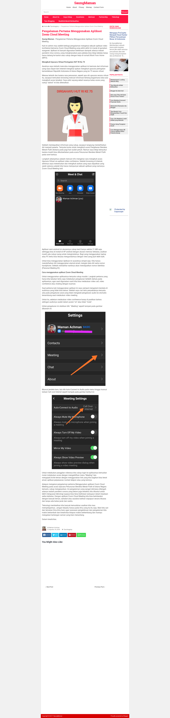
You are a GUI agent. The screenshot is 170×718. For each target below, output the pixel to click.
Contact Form (99, 7)
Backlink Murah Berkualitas (69, 21)
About (75, 7)
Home (68, 7)
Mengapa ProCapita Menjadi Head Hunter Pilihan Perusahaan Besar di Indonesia (118, 36)
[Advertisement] (75, 564)
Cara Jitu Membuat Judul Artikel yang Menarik (119, 119)
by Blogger (125, 716)
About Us (56, 17)
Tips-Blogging (49, 21)
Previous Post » (100, 587)
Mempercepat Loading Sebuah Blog (118, 80)
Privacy (81, 7)
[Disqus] (75, 625)
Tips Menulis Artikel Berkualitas (117, 86)
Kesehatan (80, 17)
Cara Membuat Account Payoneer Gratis (118, 101)
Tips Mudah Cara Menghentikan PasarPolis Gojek (119, 113)
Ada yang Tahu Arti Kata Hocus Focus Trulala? (118, 95)
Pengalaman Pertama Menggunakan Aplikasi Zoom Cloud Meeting (72, 32)
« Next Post (49, 587)
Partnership (103, 17)
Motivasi (91, 17)
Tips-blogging (68, 529)
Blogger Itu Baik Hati (117, 91)
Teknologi (115, 17)
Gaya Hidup (67, 17)
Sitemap (89, 7)
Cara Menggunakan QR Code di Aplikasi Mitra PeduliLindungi (118, 131)
